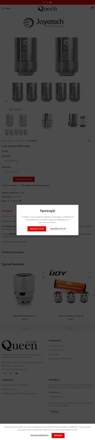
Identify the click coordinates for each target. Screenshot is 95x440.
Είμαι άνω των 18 (37, 229)
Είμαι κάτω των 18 (57, 229)
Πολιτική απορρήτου (40, 435)
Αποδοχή (58, 435)
